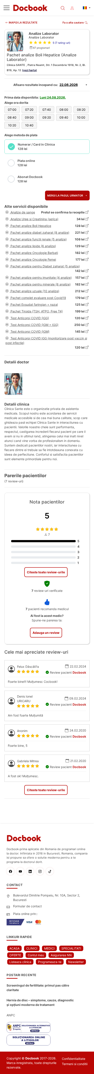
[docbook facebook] (11, 871)
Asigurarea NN (61, 955)
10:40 (29, 125)
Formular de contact (27, 906)
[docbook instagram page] (41, 871)
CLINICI (31, 948)
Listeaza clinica (20, 962)
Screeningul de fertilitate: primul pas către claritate (38, 987)
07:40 (46, 109)
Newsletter (76, 962)
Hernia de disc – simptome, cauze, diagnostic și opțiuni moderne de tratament (40, 1002)
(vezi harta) (29, 70)
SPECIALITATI (71, 948)
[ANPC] (28, 1027)
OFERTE (15, 955)
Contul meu (36, 955)
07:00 (12, 109)
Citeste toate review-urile (46, 572)
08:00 (63, 109)
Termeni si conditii (74, 1064)
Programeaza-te (49, 962)
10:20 (12, 125)
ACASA (14, 948)
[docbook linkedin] (31, 871)
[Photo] (15, 384)
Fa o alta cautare (73, 22)
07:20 (29, 109)
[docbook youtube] (21, 871)
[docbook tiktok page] (51, 871)
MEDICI (49, 948)
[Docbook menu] (6, 9)
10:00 (81, 117)
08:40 (12, 117)
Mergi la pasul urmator (65, 195)
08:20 (81, 109)
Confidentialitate (73, 1059)
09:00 (29, 117)
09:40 (63, 117)
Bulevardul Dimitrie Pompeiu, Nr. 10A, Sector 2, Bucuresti (46, 897)
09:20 (46, 117)
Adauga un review (46, 632)
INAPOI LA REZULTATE (22, 22)
